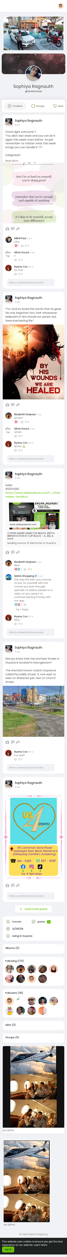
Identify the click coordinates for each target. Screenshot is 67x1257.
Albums (10, 948)
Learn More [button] (40, 1244)
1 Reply (23, 609)
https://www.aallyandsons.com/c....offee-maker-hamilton (33, 495)
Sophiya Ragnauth (33, 86)
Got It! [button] (8, 1249)
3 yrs (17, 124)
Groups (10, 1037)
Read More (11, 160)
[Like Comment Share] (13, 229)
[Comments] (12, 229)
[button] (61, 6)
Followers (11, 993)
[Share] (18, 229)
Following (11, 961)
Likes (8, 1024)
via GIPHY (8, 1130)
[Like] (7, 229)
